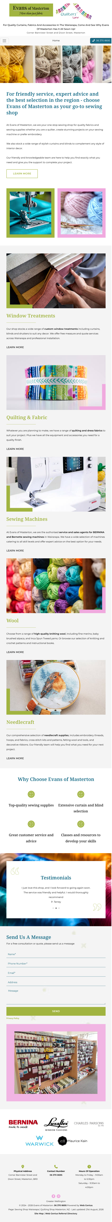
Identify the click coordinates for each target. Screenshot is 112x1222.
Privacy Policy (12, 1018)
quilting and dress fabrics (87, 430)
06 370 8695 (56, 1175)
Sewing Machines (26, 519)
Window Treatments (30, 315)
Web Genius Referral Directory (61, 1213)
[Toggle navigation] (4, 41)
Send (56, 1011)
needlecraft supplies (56, 735)
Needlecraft (20, 722)
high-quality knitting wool (50, 634)
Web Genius (86, 1205)
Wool (12, 620)
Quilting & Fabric (26, 417)
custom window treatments (61, 329)
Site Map (39, 1213)
